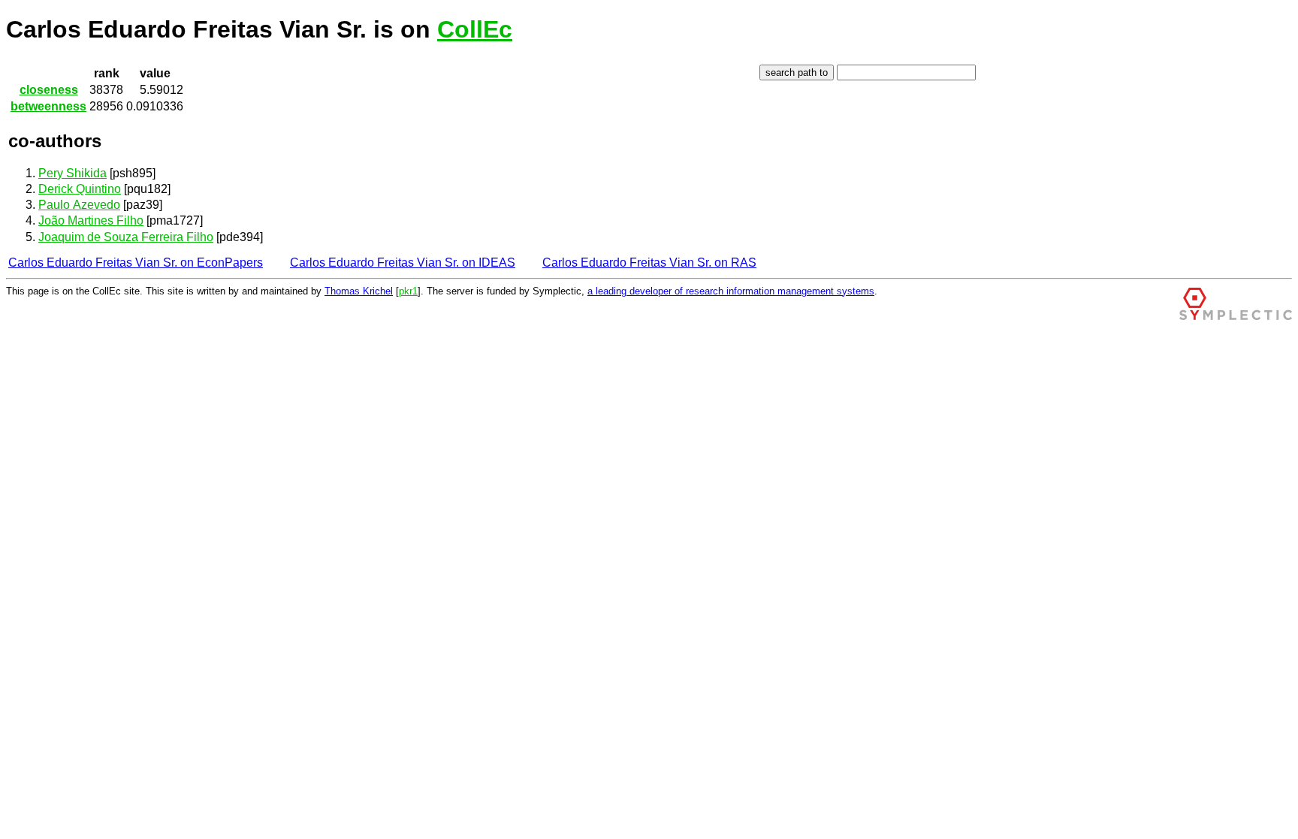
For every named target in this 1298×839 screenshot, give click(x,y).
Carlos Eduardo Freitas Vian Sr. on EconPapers (135, 262)
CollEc (474, 29)
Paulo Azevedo (79, 204)
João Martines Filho (90, 220)
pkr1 (408, 291)
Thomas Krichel (358, 291)
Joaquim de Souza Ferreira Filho (125, 237)
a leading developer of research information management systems (730, 291)
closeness (49, 89)
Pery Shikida (72, 173)
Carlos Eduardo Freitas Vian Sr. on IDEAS (402, 262)
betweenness (48, 106)
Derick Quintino (79, 189)
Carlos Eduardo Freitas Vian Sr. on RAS (649, 262)
